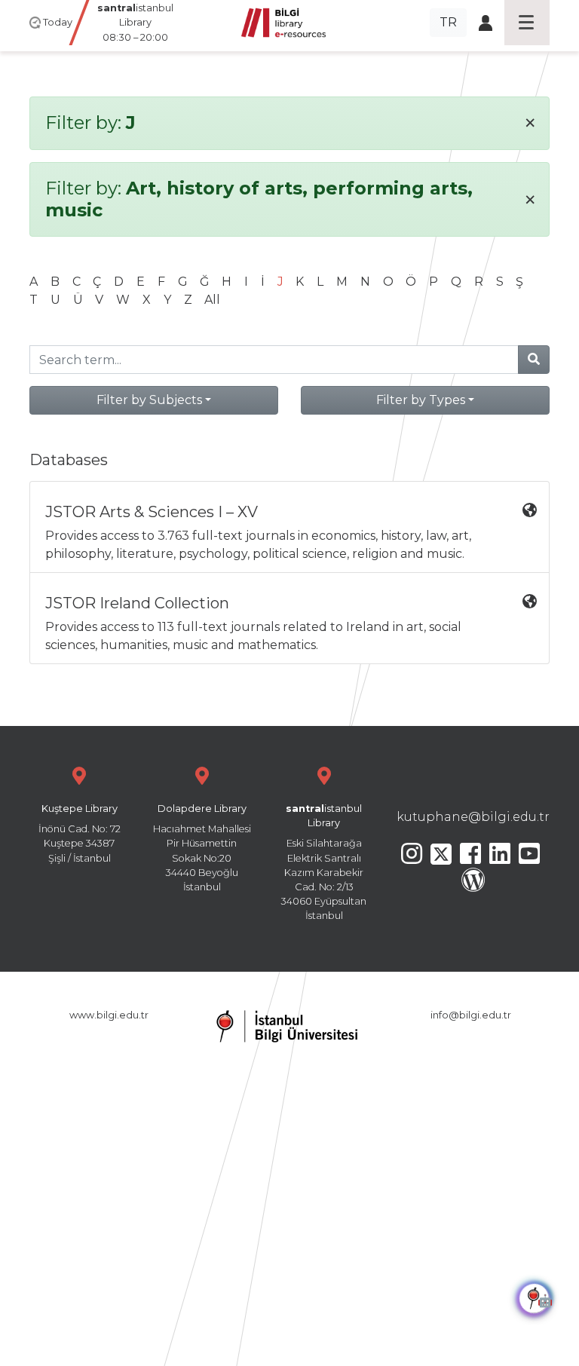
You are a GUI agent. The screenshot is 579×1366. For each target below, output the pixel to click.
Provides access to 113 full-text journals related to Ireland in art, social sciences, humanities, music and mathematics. (253, 623)
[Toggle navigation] (527, 22)
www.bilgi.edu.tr (109, 1015)
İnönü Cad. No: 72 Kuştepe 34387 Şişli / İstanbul (79, 833)
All (212, 299)
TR (448, 22)
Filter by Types (420, 400)
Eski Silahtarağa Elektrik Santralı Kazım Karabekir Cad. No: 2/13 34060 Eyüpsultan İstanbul (323, 862)
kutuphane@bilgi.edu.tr (473, 817)
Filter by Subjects (149, 400)
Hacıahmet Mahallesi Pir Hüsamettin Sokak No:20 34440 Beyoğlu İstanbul (202, 848)
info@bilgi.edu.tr (470, 1015)
